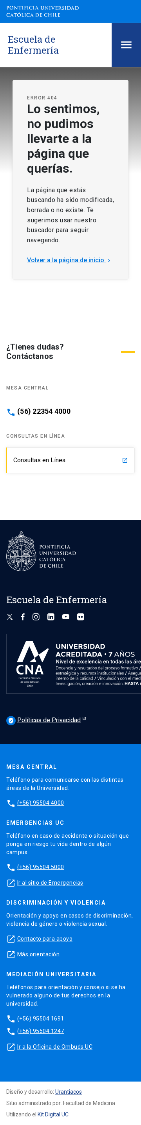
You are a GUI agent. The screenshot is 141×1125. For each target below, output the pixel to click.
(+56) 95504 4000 (40, 803)
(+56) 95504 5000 (40, 867)
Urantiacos (68, 1092)
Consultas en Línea (70, 460)
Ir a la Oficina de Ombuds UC (54, 1047)
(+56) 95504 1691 (40, 1018)
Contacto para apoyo (45, 939)
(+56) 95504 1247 (40, 1031)
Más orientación (38, 954)
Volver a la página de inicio (69, 260)
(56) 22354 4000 (43, 411)
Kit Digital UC (53, 1114)
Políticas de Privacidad (44, 720)
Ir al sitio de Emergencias (50, 883)
